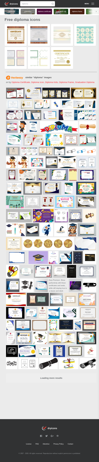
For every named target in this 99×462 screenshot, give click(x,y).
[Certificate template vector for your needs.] (88, 313)
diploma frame (66, 82)
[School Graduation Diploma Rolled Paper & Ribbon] (12, 271)
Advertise (46, 444)
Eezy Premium (54, 280)
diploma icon (37, 82)
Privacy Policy (58, 444)
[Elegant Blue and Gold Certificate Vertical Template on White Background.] (10, 325)
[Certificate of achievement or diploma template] (87, 229)
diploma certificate (21, 82)
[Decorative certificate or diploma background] (70, 299)
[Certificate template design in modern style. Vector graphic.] (89, 325)
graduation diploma (84, 82)
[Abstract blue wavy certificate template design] (56, 299)
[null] (15, 93)
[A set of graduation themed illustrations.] (15, 229)
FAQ (37, 444)
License (28, 444)
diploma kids (51, 82)
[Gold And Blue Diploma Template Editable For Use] (51, 162)
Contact (70, 444)
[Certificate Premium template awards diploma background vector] (12, 127)
